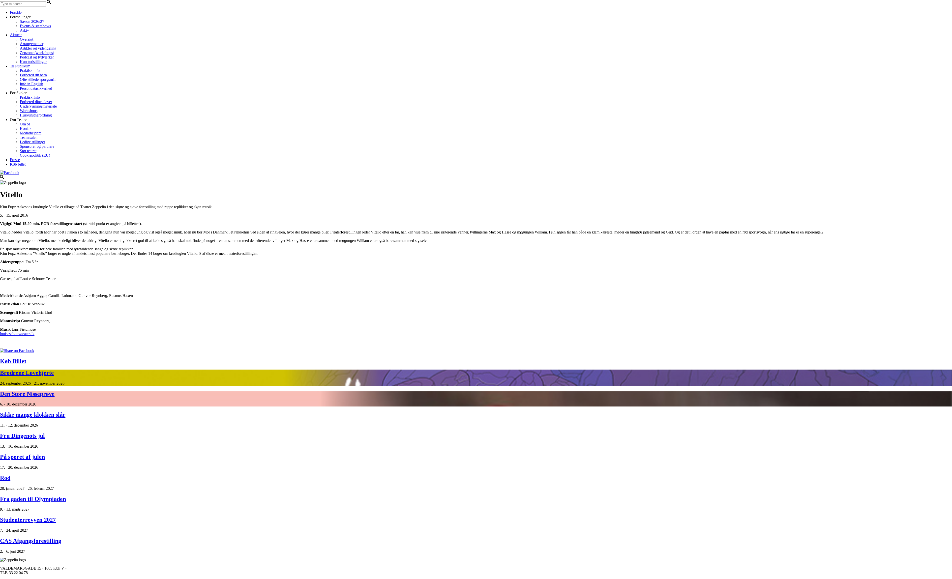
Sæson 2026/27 (32, 21)
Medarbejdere (30, 133)
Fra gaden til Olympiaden (33, 499)
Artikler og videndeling (38, 48)
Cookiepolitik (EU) (35, 155)
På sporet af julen (22, 457)
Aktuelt (16, 35)
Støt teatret (28, 151)
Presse (15, 160)
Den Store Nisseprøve (27, 394)
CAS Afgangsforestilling (30, 541)
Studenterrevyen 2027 (28, 520)
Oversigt (26, 39)
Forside (16, 12)
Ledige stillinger (32, 142)
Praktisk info (30, 70)
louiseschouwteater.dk (17, 334)
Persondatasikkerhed (36, 88)
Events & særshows (35, 26)
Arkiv (24, 30)
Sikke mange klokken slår (32, 414)
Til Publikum (20, 66)
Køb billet (18, 164)
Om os (25, 124)
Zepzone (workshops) (37, 53)
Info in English (31, 84)
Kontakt (26, 128)
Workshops (28, 111)
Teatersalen (28, 137)
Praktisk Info (30, 97)
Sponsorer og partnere (37, 146)
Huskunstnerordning (36, 115)
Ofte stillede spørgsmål (38, 79)
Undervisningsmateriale (38, 106)
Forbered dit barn (33, 75)
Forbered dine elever (36, 102)
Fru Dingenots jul (22, 436)
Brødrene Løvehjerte (27, 373)
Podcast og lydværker (37, 57)
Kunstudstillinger (33, 61)
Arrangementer (31, 44)
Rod (5, 478)
